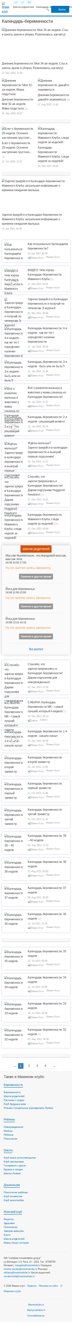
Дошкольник (12, 1185)
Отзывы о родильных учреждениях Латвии (28, 1107)
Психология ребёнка (16, 1192)
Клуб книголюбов (14, 1200)
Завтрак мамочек (14, 1230)
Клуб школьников (14, 1161)
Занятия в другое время (36, 576)
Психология (10, 1138)
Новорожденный (13, 1126)
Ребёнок (9, 1119)
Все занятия (36, 648)
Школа (8, 1150)
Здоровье (9, 1223)
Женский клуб (13, 1211)
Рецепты (9, 1219)
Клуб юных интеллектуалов (19, 1157)
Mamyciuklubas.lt (36, 1310)
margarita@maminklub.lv (27, 1265)
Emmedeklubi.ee (36, 1315)
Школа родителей (23, 6)
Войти (62, 9)
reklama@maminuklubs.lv (17, 1272)
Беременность (13, 1084)
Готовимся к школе (15, 1165)
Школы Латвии (12, 1173)
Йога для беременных (20, 588)
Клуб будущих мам (15, 1103)
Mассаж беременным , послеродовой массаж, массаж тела (36, 557)
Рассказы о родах (14, 1100)
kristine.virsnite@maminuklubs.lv (20, 1269)
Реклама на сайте (48, 1285)
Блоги (7, 1234)
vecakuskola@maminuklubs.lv (19, 1276)
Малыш (8, 1130)
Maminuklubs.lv (36, 1304)
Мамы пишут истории (16, 1242)
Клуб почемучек (13, 1196)
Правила (31, 1285)
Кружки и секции (13, 1169)
